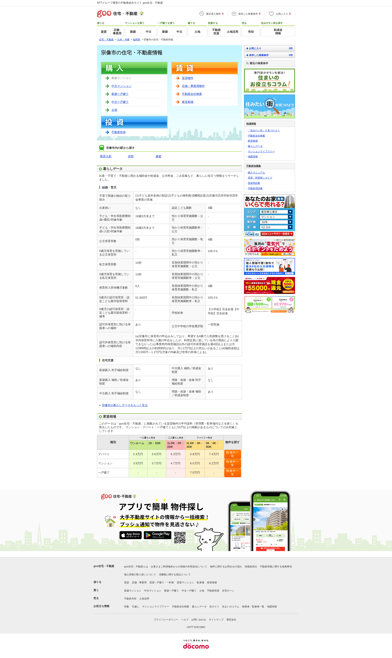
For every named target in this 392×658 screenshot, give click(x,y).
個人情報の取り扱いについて (140, 574)
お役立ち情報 (101, 606)
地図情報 (253, 156)
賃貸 (126, 582)
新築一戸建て (120, 94)
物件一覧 (234, 454)
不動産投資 (118, 132)
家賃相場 (187, 101)
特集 (126, 606)
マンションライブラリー (261, 151)
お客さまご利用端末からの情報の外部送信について (179, 566)
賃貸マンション (185, 582)
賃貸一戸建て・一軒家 (161, 582)
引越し (135, 606)
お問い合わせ (198, 619)
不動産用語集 (255, 188)
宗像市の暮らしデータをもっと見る (125, 405)
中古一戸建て (120, 101)
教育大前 (105, 156)
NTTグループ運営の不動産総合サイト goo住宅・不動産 (130, 2)
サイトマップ (216, 619)
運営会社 (231, 619)
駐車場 (200, 582)
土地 (114, 109)
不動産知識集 (253, 165)
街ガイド (214, 606)
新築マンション (132, 590)
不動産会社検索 (192, 94)
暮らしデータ (255, 146)
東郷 (158, 156)
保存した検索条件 (271, 55)
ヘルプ (184, 619)
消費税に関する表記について (175, 574)
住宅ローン (228, 590)
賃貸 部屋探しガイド (260, 177)
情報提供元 (251, 566)
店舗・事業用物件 (193, 86)
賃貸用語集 (254, 183)
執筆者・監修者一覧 (253, 606)
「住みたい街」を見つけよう (264, 130)
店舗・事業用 (139, 582)
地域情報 (251, 123)
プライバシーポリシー (166, 619)
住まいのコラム (230, 606)
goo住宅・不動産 (104, 566)
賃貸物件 (187, 78)
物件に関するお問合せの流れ (226, 566)
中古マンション (121, 86)
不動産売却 (130, 598)
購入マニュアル (256, 172)
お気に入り (271, 48)
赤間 (131, 156)
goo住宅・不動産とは (136, 566)
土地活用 (144, 598)
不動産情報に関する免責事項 (276, 566)
